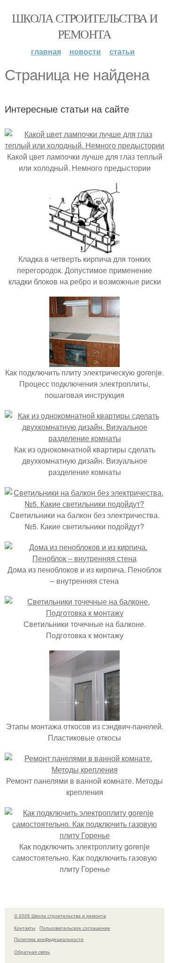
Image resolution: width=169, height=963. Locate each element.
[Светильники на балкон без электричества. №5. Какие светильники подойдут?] (84, 503)
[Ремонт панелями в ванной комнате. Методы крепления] (84, 769)
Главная (46, 51)
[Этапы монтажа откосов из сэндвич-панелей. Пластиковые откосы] (84, 715)
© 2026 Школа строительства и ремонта (60, 915)
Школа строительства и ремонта (84, 26)
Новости (85, 51)
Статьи (122, 51)
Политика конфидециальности (49, 939)
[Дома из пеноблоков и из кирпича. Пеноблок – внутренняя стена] (84, 558)
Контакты (24, 928)
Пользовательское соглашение (74, 928)
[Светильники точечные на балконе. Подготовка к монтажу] (84, 612)
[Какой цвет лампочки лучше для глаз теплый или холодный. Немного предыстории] (84, 145)
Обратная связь (32, 951)
